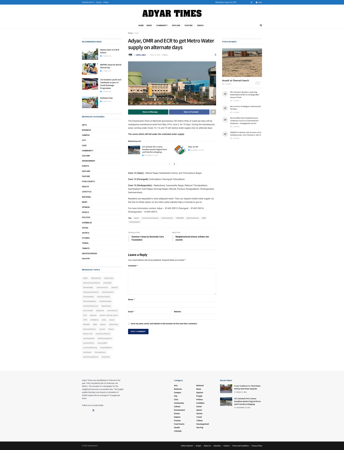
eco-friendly (88, 310)
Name (131, 299)
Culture (86, 156)
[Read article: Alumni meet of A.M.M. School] (90, 54)
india (104, 320)
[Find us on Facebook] (244, 2)
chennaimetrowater (150, 218)
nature (111, 320)
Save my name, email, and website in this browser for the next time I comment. (164, 324)
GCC (85, 315)
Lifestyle (87, 192)
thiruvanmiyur (100, 352)
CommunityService (90, 306)
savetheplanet (88, 338)
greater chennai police (109, 315)
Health (85, 186)
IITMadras (94, 320)
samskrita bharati (103, 334)
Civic (84, 145)
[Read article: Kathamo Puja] (90, 102)
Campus (86, 135)
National (86, 197)
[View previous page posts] (170, 164)
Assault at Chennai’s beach (235, 80)
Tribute (86, 248)
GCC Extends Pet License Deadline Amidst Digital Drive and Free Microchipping (154, 149)
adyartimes (108, 278)
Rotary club (87, 334)
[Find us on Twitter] (251, 2)
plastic (103, 324)
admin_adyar (141, 55)
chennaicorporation (91, 292)
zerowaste (106, 357)
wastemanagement (90, 357)
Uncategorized (89, 253)
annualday (107, 283)
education (100, 310)
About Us (207, 446)
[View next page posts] (174, 164)
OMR (204, 218)
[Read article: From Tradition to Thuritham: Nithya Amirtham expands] (226, 388)
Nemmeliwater (193, 218)
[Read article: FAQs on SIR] (180, 150)
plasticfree (113, 324)
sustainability (88, 343)
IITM (85, 320)
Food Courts (88, 181)
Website (177, 312)
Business (86, 130)
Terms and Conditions (240, 446)
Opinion (86, 207)
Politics (86, 217)
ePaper (105, 2)
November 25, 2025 (151, 155)
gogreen (93, 315)
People (85, 212)
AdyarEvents (96, 278)
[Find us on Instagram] (248, 2)
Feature (189, 25)
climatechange (105, 301)
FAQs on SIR (193, 147)
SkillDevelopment (105, 338)
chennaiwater (167, 218)
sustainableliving (90, 348)
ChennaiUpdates (89, 301)
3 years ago (106, 56)
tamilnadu (87, 352)
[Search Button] (261, 25)
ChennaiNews (88, 297)
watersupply (134, 222)
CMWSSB (180, 218)
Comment (133, 265)
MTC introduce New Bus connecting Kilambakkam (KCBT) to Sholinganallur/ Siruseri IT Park (244, 95)
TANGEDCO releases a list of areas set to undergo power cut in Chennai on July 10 (245, 133)
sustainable (102, 343)
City (84, 140)
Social (85, 228)
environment (112, 310)
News (149, 25)
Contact (99, 2)
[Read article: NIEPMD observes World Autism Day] (90, 69)
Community (162, 25)
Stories (86, 238)
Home (141, 25)
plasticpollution (89, 329)
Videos (200, 25)
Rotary (111, 329)
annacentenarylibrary (91, 283)
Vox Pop (86, 259)
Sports (85, 233)
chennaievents (108, 292)
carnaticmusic (102, 287)
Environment (88, 161)
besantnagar (88, 287)
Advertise (217, 446)
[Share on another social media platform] (213, 112)
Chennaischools (103, 297)
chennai (115, 287)
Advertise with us (88, 2)
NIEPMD (86, 324)
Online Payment (187, 446)
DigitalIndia (106, 306)
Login (260, 2)
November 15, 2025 (197, 150)
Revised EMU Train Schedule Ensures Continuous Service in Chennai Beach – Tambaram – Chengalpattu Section (245, 120)
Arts (84, 125)
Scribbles (87, 223)
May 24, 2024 (155, 55)
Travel (85, 243)
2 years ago (106, 71)
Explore (176, 25)
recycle (102, 329)
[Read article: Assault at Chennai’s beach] (242, 62)
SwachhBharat (106, 348)
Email (131, 311)
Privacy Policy (257, 446)
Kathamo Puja (106, 98)
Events (85, 166)
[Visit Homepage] (172, 13)
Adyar (136, 218)
